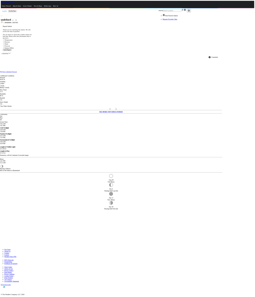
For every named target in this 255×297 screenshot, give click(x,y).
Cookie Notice (8, 276)
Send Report (7, 50)
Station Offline (9, 48)
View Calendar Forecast (8, 72)
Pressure (7, 42)
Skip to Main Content (8, 2)
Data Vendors (8, 278)
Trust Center (8, 267)
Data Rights (8, 272)
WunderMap (8, 262)
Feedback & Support (10, 263)
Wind (6, 44)
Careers (6, 255)
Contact (6, 253)
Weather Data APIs (10, 256)
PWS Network (9, 260)
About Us (7, 251)
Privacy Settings (9, 274)
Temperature (9, 40)
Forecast (7, 46)
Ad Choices (8, 279)
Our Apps (7, 249)
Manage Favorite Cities (170, 19)
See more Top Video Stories (111, 112)
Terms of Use (8, 269)
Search (161, 10)
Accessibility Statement (11, 281)
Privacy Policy (8, 270)
